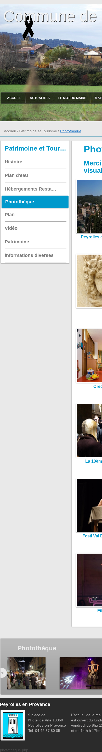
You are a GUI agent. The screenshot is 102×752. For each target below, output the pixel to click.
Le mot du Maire (72, 98)
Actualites (40, 98)
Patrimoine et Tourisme (38, 131)
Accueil (14, 98)
